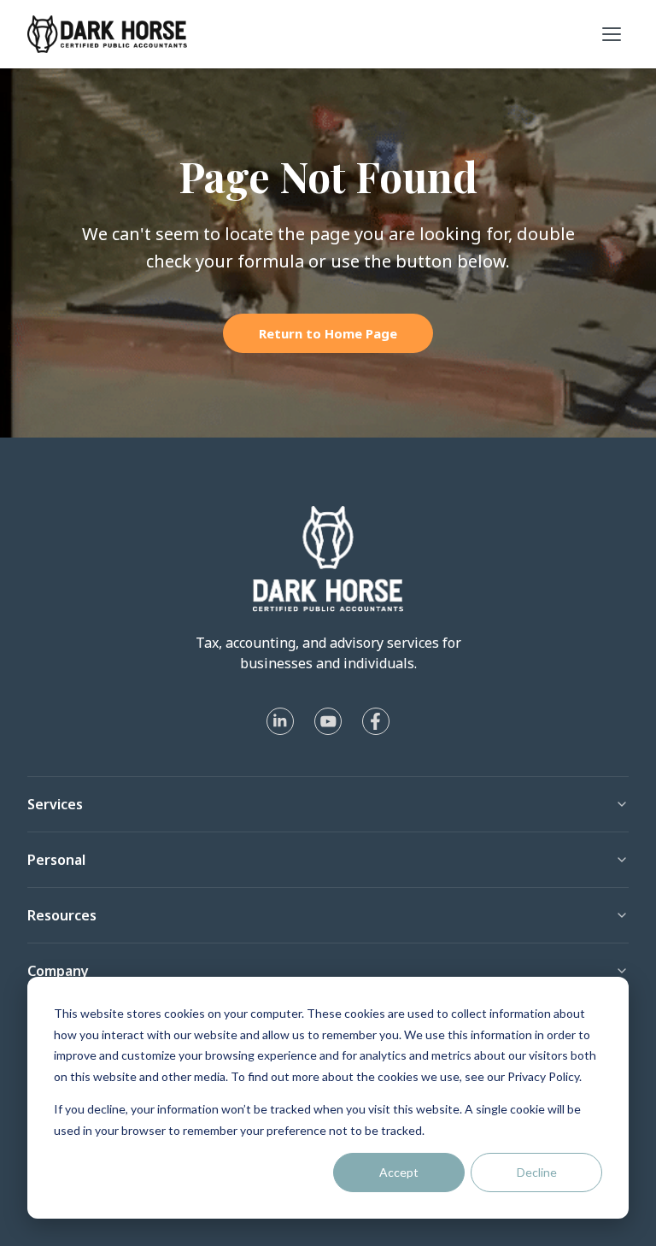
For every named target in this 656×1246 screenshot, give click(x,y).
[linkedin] (280, 721)
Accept (399, 1172)
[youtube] (328, 721)
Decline (537, 1172)
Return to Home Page (328, 333)
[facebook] (376, 721)
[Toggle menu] (611, 34)
